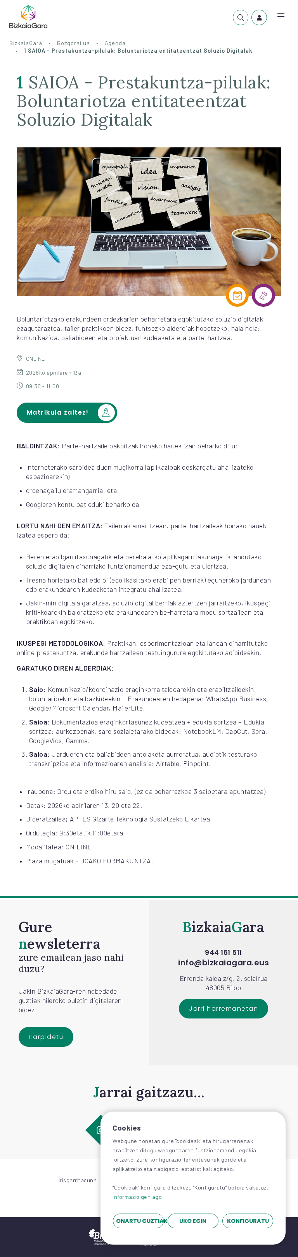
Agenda (115, 43)
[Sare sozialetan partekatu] (263, 295)
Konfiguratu (248, 1221)
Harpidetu (46, 1036)
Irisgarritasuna (78, 1180)
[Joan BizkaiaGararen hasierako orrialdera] (28, 16)
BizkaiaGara (25, 43)
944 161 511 (223, 952)
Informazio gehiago (137, 1196)
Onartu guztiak (140, 1221)
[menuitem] (240, 17)
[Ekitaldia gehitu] (237, 295)
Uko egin (192, 1221)
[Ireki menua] (281, 16)
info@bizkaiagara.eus (223, 963)
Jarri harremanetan (223, 1008)
